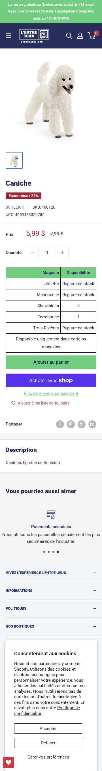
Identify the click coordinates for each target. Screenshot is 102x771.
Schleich (15, 207)
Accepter (48, 728)
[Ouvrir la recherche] (69, 36)
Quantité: (14, 252)
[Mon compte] (80, 36)
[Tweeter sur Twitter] (82, 424)
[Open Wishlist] (8, 762)
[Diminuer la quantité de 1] (32, 253)
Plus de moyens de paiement (51, 393)
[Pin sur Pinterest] (71, 424)
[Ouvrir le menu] (8, 35)
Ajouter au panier (51, 362)
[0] (91, 35)
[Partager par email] (92, 424)
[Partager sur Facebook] (60, 424)
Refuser (48, 742)
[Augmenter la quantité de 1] (62, 253)
